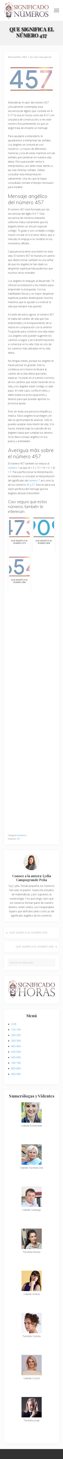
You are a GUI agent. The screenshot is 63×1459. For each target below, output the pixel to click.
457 (18, 838)
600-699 (16, 1057)
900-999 (16, 1074)
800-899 (16, 1068)
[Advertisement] (31, 711)
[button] (56, 10)
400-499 (16, 1046)
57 (33, 484)
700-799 (16, 1063)
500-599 (16, 1052)
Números (22, 835)
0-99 (13, 1024)
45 (27, 484)
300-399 (16, 1041)
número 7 (13, 468)
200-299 (16, 1035)
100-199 (16, 1029)
